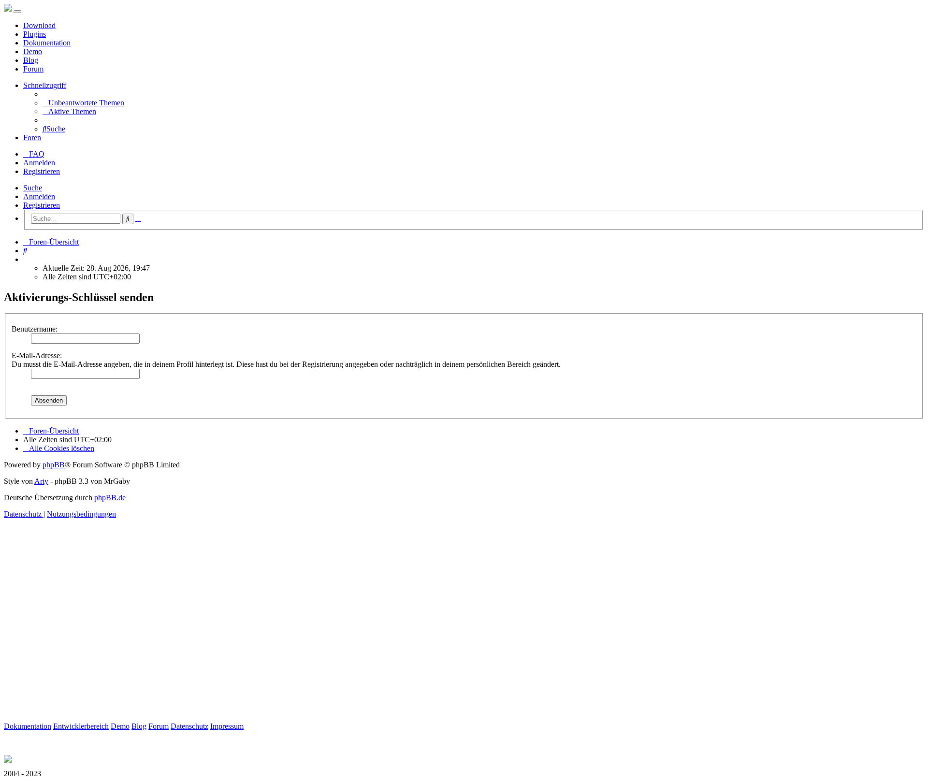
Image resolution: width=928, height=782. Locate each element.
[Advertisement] (294, 631)
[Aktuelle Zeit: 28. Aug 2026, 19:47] (26, 259)
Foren (32, 137)
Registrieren (41, 205)
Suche (32, 188)
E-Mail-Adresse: (37, 355)
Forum (33, 69)
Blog (30, 60)
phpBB (54, 465)
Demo (32, 51)
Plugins (34, 34)
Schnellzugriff (44, 85)
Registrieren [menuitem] (41, 171)
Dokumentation (47, 43)
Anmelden (39, 196)
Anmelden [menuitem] (39, 163)
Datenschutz (189, 726)
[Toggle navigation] (17, 11)
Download (39, 25)
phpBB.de (110, 497)
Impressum (227, 726)
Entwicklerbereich (81, 726)
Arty (41, 481)
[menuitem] (83, 103)
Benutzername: (35, 329)
